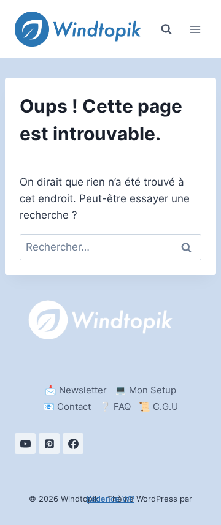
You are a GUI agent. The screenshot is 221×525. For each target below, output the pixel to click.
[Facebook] (73, 443)
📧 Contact (67, 406)
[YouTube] (25, 443)
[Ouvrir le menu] (195, 29)
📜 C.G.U (158, 406)
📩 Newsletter (76, 390)
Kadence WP (110, 499)
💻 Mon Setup (145, 390)
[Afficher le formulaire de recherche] (166, 29)
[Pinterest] (49, 443)
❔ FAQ (115, 406)
